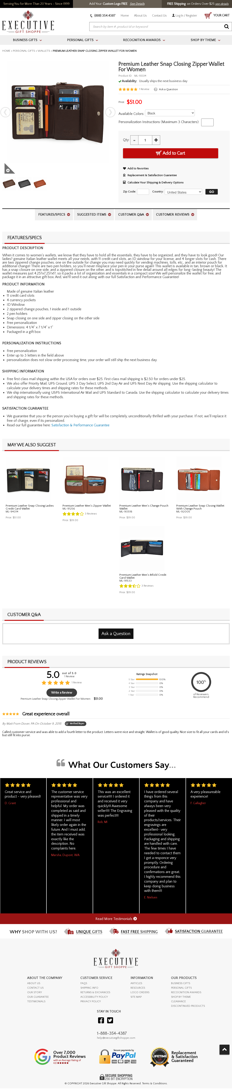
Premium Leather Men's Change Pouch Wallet (143, 507)
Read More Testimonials (114, 919)
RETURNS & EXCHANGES (95, 992)
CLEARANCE (178, 1001)
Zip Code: (129, 191)
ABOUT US (33, 983)
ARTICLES (136, 983)
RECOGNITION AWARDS (186, 992)
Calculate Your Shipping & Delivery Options (156, 182)
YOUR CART (221, 15)
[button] (210, 192)
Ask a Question (168, 89)
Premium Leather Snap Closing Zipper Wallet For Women (55, 698)
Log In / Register (186, 15)
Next (110, 112)
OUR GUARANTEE (38, 996)
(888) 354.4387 (105, 15)
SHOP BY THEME (181, 996)
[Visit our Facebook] (101, 1021)
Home (125, 15)
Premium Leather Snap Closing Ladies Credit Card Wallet (30, 507)
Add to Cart (173, 153)
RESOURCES (137, 987)
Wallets (44, 50)
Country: (158, 191)
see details (222, 3)
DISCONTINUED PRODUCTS (188, 1006)
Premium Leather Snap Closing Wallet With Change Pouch (200, 507)
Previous (5, 112)
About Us (140, 15)
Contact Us (159, 15)
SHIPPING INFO (89, 987)
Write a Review (61, 692)
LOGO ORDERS (139, 992)
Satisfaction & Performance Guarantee (80, 425)
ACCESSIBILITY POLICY (94, 996)
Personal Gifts (24, 50)
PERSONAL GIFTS (181, 987)
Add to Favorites (138, 168)
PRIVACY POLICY (90, 1001)
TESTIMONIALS (36, 1001)
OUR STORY (34, 992)
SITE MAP (136, 996)
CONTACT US (35, 987)
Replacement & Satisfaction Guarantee (152, 175)
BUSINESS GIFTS (180, 983)
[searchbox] (160, 26)
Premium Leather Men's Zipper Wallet (87, 505)
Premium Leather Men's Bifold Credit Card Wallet (142, 576)
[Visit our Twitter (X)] (110, 1021)
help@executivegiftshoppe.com (116, 1037)
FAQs (83, 983)
